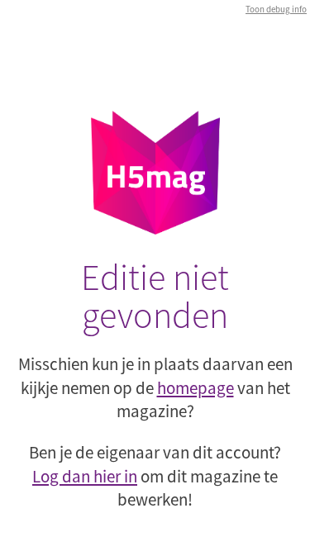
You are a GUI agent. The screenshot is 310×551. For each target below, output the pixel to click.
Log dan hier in (84, 476)
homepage (195, 388)
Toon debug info (276, 9)
